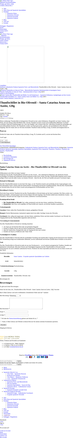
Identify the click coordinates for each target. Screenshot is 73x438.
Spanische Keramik (12, 16)
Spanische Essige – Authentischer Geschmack (20, 393)
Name (2, 312)
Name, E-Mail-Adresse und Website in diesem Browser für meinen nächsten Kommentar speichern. (30, 321)
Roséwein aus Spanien (13, 375)
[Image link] (10, 339)
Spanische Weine (12, 13)
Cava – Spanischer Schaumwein (16, 378)
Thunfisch (58, 149)
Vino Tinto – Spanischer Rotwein (16, 374)
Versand (5, 116)
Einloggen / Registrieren (10, 417)
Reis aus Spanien (12, 383)
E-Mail (2, 315)
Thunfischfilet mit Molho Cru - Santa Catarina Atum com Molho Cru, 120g (21, 96)
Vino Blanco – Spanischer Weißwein (17, 377)
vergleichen (7, 415)
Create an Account (5, 431)
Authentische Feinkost (11, 87)
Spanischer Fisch (36, 149)
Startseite (2, 87)
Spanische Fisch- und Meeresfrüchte (28, 87)
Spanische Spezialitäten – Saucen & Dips (18, 385)
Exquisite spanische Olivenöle (15, 394)
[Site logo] (9, 5)
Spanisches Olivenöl (13, 15)
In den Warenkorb (5, 142)
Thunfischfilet (9, 150)
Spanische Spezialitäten (24, 149)
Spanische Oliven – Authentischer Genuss (19, 386)
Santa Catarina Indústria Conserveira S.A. (12, 98)
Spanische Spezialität (11, 149)
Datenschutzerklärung (15, 318)
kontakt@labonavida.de (16, 347)
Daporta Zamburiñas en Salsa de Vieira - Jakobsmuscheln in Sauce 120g (20, 92)
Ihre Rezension (5, 308)
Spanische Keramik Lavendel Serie (17, 390)
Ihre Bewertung (5, 295)
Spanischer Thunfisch (48, 149)
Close (1, 421)
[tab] (38, 155)
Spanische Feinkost (12, 18)
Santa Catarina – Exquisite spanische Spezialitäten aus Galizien (31, 256)
